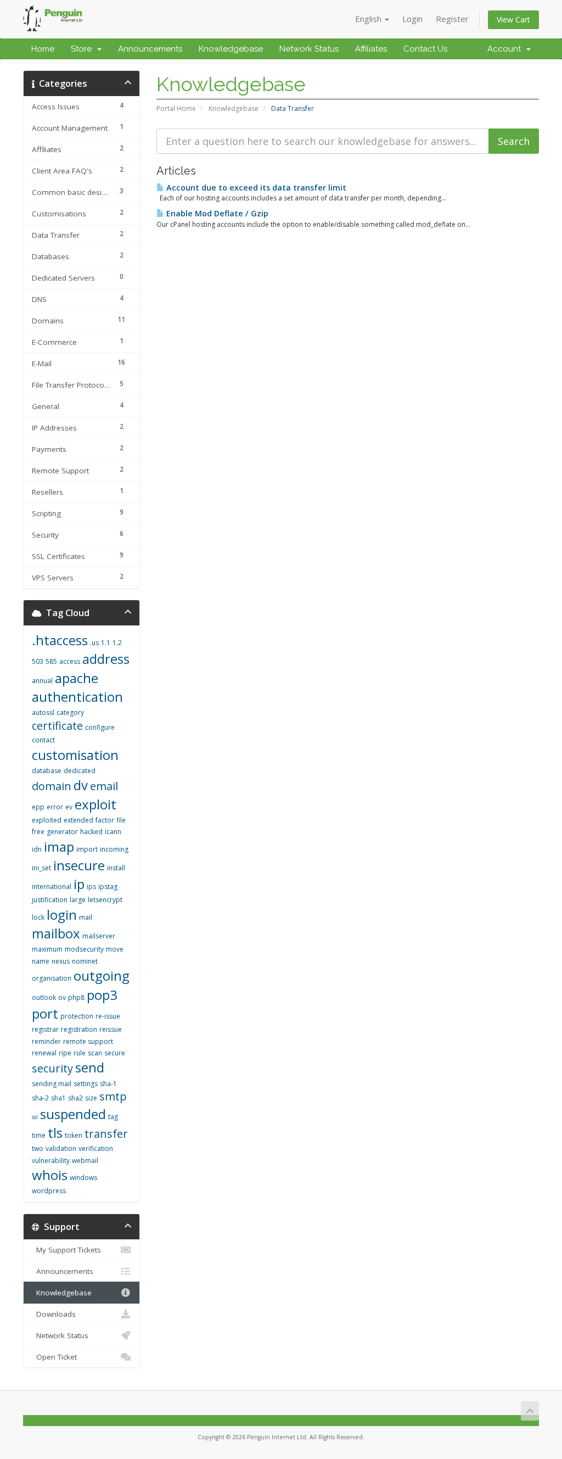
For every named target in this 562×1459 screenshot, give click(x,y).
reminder (46, 1041)
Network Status (309, 49)
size (91, 1098)
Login (412, 18)
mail (85, 917)
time (39, 1135)
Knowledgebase (231, 49)
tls (55, 1132)
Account (506, 49)
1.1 (105, 642)
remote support (88, 1041)
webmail (85, 1160)
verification (95, 1148)
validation (61, 1148)
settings (86, 1083)
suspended (73, 1114)
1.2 (117, 642)
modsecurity (84, 949)
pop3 (102, 995)
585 (51, 661)
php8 (76, 997)
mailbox (56, 933)
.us (94, 642)
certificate (57, 725)
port (45, 1013)
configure (100, 727)
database (46, 770)
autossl (43, 712)
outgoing (102, 975)
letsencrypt (105, 899)
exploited (46, 820)
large (78, 899)
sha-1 (108, 1083)
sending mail (51, 1083)
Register (452, 18)
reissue (110, 1029)
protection (76, 1016)
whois (50, 1175)
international (51, 886)
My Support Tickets (66, 1250)
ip (79, 884)
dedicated (79, 770)
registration (79, 1029)
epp (38, 807)
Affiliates (371, 49)
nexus (61, 961)
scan (95, 1053)
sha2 (75, 1098)
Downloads (54, 1314)
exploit (95, 804)
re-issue (107, 1016)
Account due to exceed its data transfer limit (255, 187)
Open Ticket (54, 1357)
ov (62, 997)
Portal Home (176, 108)
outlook (44, 997)
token (73, 1135)
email (104, 786)
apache (76, 678)
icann (113, 831)
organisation (51, 978)
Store (83, 49)
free (38, 831)
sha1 (58, 1098)
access (69, 661)
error (55, 807)
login (62, 914)
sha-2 (40, 1098)
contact (43, 740)
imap (59, 846)
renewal (44, 1053)
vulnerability (51, 1160)
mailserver (98, 936)
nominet (85, 961)
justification (50, 899)
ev (68, 807)
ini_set (41, 868)
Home (42, 49)
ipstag (107, 886)
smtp (113, 1096)
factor (104, 820)
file (121, 820)
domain (51, 786)
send (89, 1067)
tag (113, 1116)
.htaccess (60, 640)
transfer (106, 1133)
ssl (35, 1117)
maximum (47, 949)
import (87, 849)
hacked (91, 831)
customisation (75, 755)
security (52, 1068)
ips (91, 886)
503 (37, 661)
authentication (77, 696)
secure (114, 1053)
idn (37, 849)
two (37, 1148)
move (114, 949)
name (40, 961)
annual (42, 680)
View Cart (513, 19)
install (116, 868)
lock (38, 917)
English (369, 18)
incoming (114, 849)
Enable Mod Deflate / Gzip (216, 213)
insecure (79, 865)
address (106, 659)
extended (78, 820)
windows (83, 1177)
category (70, 712)
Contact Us (425, 49)
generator (62, 831)
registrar (45, 1029)
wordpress (49, 1190)
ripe (65, 1053)
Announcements (150, 49)
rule (80, 1053)
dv (81, 785)
